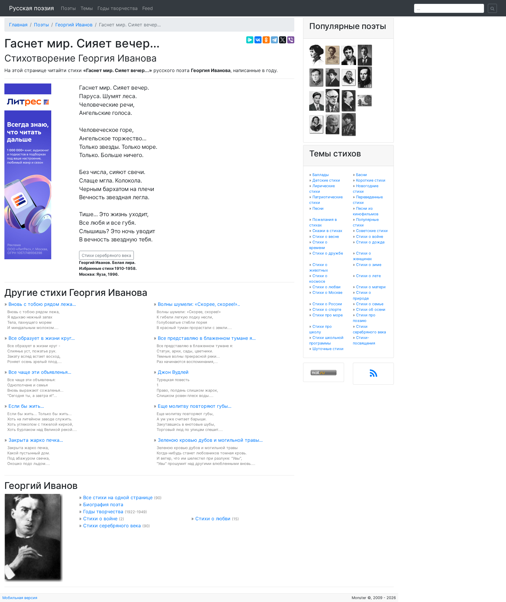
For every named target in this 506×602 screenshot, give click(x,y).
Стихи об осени (370, 309)
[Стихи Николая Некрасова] (348, 100)
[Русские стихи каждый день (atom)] (373, 375)
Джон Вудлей (173, 372)
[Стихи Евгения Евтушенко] (316, 77)
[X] (282, 39)
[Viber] (290, 39)
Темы (87, 8)
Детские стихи (326, 180)
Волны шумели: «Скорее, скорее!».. (199, 304)
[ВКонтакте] (257, 39)
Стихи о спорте (326, 309)
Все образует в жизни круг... (41, 338)
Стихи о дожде (370, 242)
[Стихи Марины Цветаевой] (348, 124)
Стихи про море (327, 315)
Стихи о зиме (368, 264)
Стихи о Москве (327, 292)
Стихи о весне (325, 236)
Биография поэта (103, 504)
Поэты (68, 8)
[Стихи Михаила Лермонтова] (365, 77)
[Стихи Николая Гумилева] (365, 55)
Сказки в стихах (327, 230)
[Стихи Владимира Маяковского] (316, 100)
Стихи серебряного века (106, 255)
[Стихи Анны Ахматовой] (316, 55)
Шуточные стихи (327, 349)
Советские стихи (372, 230)
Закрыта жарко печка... (35, 440)
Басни (361, 175)
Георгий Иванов (74, 25)
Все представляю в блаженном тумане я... (207, 338)
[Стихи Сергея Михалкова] (332, 100)
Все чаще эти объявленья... (39, 372)
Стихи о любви (212, 518)
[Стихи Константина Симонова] (332, 124)
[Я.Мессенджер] (249, 39)
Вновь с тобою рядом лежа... (42, 304)
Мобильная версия (19, 598)
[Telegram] (274, 39)
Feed (147, 8)
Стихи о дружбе (327, 253)
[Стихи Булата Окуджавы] (365, 100)
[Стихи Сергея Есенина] (332, 77)
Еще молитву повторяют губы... (194, 406)
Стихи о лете (368, 276)
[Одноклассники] (266, 39)
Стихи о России (327, 304)
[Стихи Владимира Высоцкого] (348, 55)
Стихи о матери (371, 287)
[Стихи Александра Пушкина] (316, 124)
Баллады (320, 175)
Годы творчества (118, 8)
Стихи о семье (369, 304)
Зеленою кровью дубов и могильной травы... (210, 440)
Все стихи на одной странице (118, 497)
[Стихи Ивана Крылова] (348, 77)
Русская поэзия (31, 8)
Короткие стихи (370, 180)
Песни (318, 208)
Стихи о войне (100, 518)
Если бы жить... (26, 406)
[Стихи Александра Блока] (332, 55)
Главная (18, 25)
